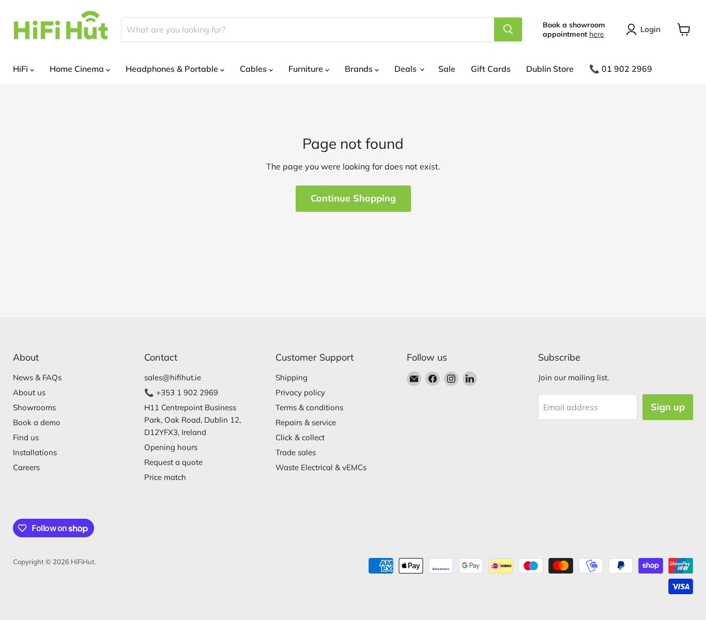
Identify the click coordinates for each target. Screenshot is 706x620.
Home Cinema (78, 69)
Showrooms (34, 407)
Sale (446, 69)
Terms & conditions (309, 407)
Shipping (291, 377)
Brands (360, 69)
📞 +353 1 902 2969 (181, 392)
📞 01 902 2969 (620, 69)
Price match (165, 477)
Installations (35, 452)
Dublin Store (550, 69)
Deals (406, 69)
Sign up (668, 407)
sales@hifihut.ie (172, 377)
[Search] (508, 29)
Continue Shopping (353, 198)
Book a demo (36, 422)
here (596, 34)
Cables (254, 69)
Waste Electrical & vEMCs (320, 467)
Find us (26, 437)
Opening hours (170, 447)
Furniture (306, 69)
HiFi (21, 69)
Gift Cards (491, 69)
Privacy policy (300, 392)
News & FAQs (37, 377)
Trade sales (295, 452)
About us (29, 392)
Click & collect (300, 437)
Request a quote (173, 462)
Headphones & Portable (173, 69)
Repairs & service (305, 422)
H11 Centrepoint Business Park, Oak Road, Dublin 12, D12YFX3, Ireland (192, 419)
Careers (26, 467)
